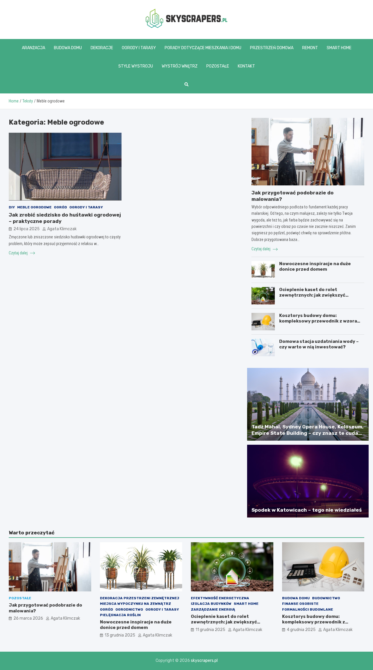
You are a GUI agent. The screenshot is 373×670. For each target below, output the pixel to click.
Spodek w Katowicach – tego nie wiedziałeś (306, 510)
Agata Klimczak (62, 228)
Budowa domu (68, 47)
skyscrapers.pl (204, 660)
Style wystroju (135, 66)
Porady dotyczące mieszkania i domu (203, 47)
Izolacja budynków (211, 604)
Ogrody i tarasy (139, 47)
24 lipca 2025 (26, 228)
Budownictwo (326, 598)
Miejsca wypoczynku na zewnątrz (135, 604)
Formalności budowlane (307, 609)
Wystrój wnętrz (180, 66)
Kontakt (246, 66)
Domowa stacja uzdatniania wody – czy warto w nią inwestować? (319, 344)
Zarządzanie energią (213, 609)
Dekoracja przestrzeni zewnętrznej (139, 598)
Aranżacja (33, 47)
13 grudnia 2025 (120, 635)
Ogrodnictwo (129, 609)
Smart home (339, 47)
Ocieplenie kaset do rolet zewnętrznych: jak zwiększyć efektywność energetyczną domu (317, 295)
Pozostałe (217, 66)
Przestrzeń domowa (271, 47)
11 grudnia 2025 (210, 629)
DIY (12, 207)
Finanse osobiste (300, 604)
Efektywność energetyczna (220, 598)
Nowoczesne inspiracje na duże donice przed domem (315, 266)
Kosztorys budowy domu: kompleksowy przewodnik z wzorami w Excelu (321, 321)
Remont (310, 47)
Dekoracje (102, 47)
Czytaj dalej (19, 252)
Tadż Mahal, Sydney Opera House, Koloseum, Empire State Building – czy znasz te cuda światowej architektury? (307, 433)
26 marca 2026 (28, 618)
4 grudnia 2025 (301, 629)
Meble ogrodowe (34, 207)
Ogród (60, 207)
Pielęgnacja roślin (120, 615)
